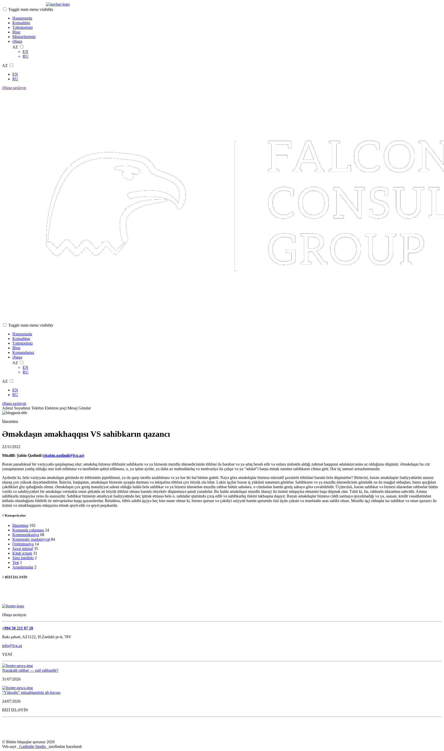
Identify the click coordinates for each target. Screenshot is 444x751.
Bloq (16, 32)
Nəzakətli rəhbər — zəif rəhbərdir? (30, 670)
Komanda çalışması (28, 530)
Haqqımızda (22, 18)
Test (15, 562)
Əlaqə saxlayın (14, 87)
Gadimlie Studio (33, 746)
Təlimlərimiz (22, 27)
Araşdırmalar (22, 567)
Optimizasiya (23, 544)
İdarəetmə (20, 525)
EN (25, 51)
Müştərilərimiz (24, 36)
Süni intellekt (23, 558)
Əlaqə (17, 41)
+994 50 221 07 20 (17, 628)
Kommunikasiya (25, 534)
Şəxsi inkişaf (22, 548)
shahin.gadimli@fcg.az (63, 455)
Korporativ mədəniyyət (31, 539)
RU (26, 56)
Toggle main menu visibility (30, 9)
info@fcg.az (12, 645)
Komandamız (23, 352)
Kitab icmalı (22, 553)
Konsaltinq (21, 23)
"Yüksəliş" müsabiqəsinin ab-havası (31, 692)
